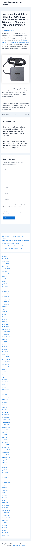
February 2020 (5, 414)
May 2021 (4, 377)
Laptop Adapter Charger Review (12, 3)
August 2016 (5, 520)
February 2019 (5, 445)
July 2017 (4, 492)
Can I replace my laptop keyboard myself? (12, 248)
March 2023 (5, 321)
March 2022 (5, 351)
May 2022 (4, 347)
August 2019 (5, 429)
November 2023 (6, 301)
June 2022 (4, 344)
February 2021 (5, 384)
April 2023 (4, 319)
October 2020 (5, 394)
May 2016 (4, 527)
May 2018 (4, 467)
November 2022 (6, 331)
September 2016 (6, 517)
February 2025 (5, 289)
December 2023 (6, 299)
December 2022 (6, 329)
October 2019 (5, 424)
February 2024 (5, 294)
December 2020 (6, 389)
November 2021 (6, 362)
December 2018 (6, 450)
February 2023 (5, 324)
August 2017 (5, 490)
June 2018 (4, 465)
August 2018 (5, 460)
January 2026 (5, 264)
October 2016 (5, 515)
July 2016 (4, 522)
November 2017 (6, 482)
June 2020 (4, 404)
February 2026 (5, 261)
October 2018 (5, 455)
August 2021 (5, 369)
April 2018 (4, 470)
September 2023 (6, 306)
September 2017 (6, 487)
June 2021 (4, 374)
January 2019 (5, 447)
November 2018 (6, 452)
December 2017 (6, 480)
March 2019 (5, 442)
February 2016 (5, 535)
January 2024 (5, 296)
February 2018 (5, 475)
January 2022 (5, 357)
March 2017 (5, 502)
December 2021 (6, 359)
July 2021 (4, 372)
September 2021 (6, 367)
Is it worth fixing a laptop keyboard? (11, 243)
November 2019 (6, 422)
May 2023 (4, 316)
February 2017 (5, 505)
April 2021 (4, 379)
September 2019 (6, 427)
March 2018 (5, 472)
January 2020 (5, 417)
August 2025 (5, 276)
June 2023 (4, 314)
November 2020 (6, 392)
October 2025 (5, 271)
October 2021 (5, 364)
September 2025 (6, 274)
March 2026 (5, 259)
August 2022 (5, 339)
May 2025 (4, 281)
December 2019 (6, 419)
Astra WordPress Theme (18, 545)
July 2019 (4, 432)
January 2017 (5, 507)
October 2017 (5, 485)
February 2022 (5, 354)
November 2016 (6, 512)
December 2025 (6, 266)
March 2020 (5, 412)
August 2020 (5, 399)
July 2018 (4, 462)
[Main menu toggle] (27, 3)
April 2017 (4, 500)
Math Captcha (6, 211)
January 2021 (5, 387)
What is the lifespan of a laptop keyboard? (12, 246)
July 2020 (4, 402)
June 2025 (4, 279)
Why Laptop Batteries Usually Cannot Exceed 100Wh (15, 240)
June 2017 (4, 495)
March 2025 (5, 286)
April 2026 (4, 256)
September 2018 (6, 457)
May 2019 (4, 437)
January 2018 (5, 477)
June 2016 (4, 525)
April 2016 (4, 530)
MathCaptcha (9, 213)
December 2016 (6, 510)
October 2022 (5, 334)
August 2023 (5, 309)
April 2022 (4, 349)
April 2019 (4, 439)
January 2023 (5, 326)
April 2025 (4, 284)
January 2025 (5, 291)
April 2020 (4, 409)
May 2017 (4, 497)
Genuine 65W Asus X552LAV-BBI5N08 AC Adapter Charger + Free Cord (15, 42)
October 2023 (5, 304)
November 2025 (6, 269)
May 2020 (4, 407)
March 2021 (5, 382)
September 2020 (6, 397)
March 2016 (5, 533)
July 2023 (4, 311)
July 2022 (4, 341)
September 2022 (6, 336)
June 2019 (4, 435)
